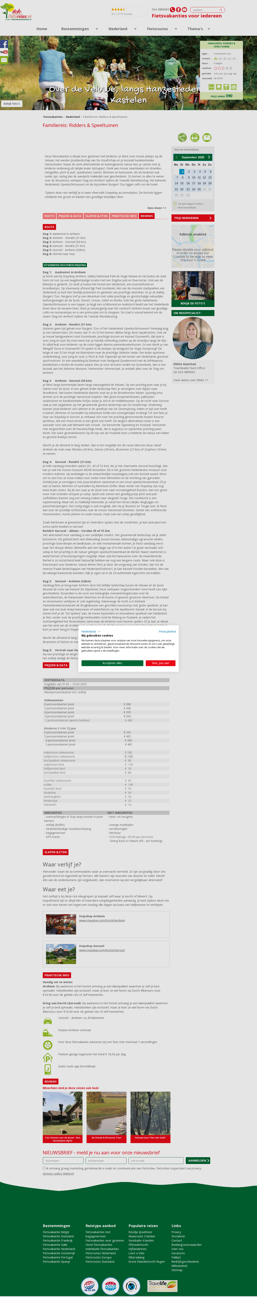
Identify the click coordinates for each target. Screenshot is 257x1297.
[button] (91, 631)
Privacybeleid (167, 631)
